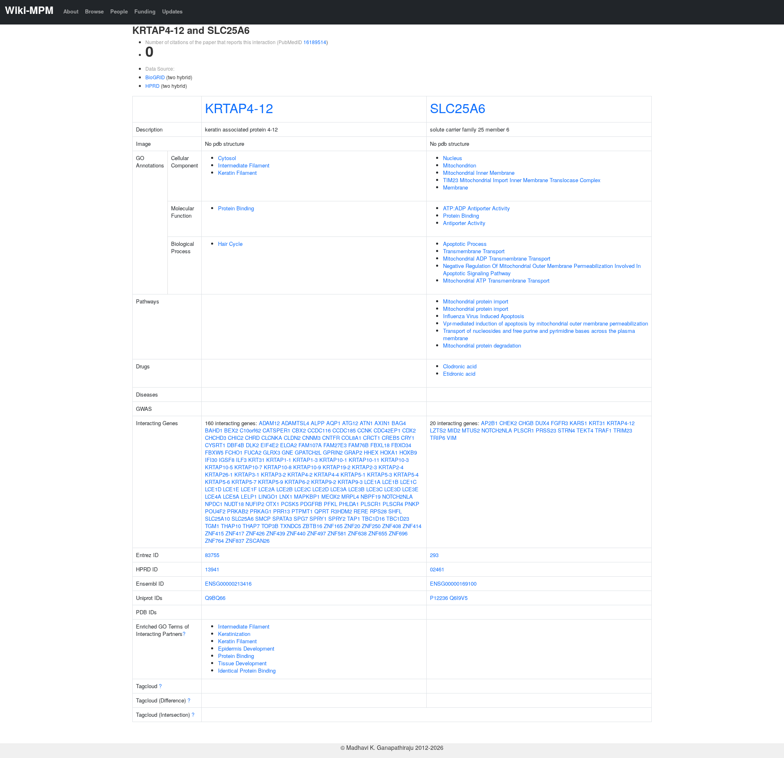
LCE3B (356, 489)
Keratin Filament (237, 172)
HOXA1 (389, 452)
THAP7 (251, 526)
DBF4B (235, 445)
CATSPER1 (276, 430)
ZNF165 (333, 526)
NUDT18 (234, 504)
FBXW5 (214, 452)
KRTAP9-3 (350, 482)
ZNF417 (234, 533)
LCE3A (338, 489)
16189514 (314, 41)
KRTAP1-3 (305, 460)
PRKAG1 (261, 511)
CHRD (252, 437)
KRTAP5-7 (244, 482)
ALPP (318, 423)
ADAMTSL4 (295, 423)
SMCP (263, 518)
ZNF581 (336, 533)
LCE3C (374, 489)
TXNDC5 (290, 526)
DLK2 (252, 445)
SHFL (395, 511)
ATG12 (350, 423)
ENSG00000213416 (228, 583)
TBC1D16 (373, 518)
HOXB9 (408, 452)
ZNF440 (296, 533)
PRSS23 (546, 430)
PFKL (330, 504)
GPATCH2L (308, 452)
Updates (172, 11)
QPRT (321, 511)
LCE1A (372, 482)
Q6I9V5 (459, 598)
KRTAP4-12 (239, 107)
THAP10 (231, 526)
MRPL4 (350, 496)
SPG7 (301, 518)
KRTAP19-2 (336, 467)
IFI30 (211, 460)
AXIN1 (382, 423)
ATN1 (366, 423)
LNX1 (285, 496)
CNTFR (331, 437)
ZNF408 (391, 526)
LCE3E (410, 489)
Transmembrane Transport (474, 251)
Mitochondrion (459, 165)
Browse (94, 11)
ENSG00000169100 (453, 583)
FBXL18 (380, 445)
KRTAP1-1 (278, 460)
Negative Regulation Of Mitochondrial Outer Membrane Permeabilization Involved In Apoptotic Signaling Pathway (542, 269)
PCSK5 (289, 504)
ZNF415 (214, 533)
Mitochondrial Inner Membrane (478, 172)
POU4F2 (215, 511)
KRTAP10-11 (364, 460)
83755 (212, 555)
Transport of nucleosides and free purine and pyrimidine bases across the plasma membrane (539, 334)
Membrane (455, 187)
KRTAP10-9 (307, 467)
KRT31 (256, 460)
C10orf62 (250, 430)
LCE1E (231, 489)
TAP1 (353, 518)
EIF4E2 (269, 445)
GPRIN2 (333, 452)
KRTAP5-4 (406, 474)
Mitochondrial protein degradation (482, 345)
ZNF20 (352, 526)
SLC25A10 (217, 518)
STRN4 (566, 430)
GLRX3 (271, 452)
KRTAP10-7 (248, 467)
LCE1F (249, 489)
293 (434, 555)
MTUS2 (471, 430)
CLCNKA (271, 437)
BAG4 (399, 423)
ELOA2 (288, 445)
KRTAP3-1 (246, 474)
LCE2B (284, 489)
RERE (361, 511)
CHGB (526, 423)
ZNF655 (377, 533)
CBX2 (299, 430)
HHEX (371, 452)
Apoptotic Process (465, 243)
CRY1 (407, 437)
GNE (287, 452)
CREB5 (390, 437)
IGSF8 (226, 460)
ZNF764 (214, 540)
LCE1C (408, 482)
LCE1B (390, 482)
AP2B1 (489, 423)
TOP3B (269, 526)
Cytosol (227, 158)
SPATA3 (282, 518)
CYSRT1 (215, 445)
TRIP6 (437, 437)
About (70, 11)
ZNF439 (275, 533)
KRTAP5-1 (353, 474)
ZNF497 (316, 533)
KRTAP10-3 (395, 460)
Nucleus (452, 158)
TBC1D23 (397, 518)
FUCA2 (252, 452)
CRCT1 (371, 437)
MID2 (454, 430)
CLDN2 (292, 437)
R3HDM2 (341, 511)
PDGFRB (311, 504)
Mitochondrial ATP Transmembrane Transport (496, 280)
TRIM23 (622, 430)
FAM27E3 (335, 445)
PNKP (412, 504)
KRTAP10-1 (333, 460)
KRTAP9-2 (323, 482)
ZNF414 (412, 526)
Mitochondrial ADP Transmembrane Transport (496, 258)
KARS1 (578, 423)
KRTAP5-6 (217, 482)
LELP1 (249, 496)
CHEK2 (508, 423)
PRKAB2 (237, 511)
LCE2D (320, 489)
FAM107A (310, 445)
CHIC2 (235, 437)
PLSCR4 (393, 504)
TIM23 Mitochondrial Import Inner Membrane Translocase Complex (522, 180)
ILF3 (241, 460)
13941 (212, 569)
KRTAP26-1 (219, 474)
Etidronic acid (459, 373)
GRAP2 (353, 452)
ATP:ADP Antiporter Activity (476, 208)
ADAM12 (269, 423)
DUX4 (542, 423)
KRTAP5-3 (379, 474)
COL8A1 (351, 437)
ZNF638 (357, 533)
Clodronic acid (460, 366)
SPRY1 (318, 518)
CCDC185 (344, 430)
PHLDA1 (349, 504)
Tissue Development (242, 663)
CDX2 (409, 430)
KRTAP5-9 (270, 482)
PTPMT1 (302, 511)
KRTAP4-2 (299, 474)
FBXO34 (401, 445)
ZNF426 (255, 533)
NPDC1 (214, 504)
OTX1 (272, 504)
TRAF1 (603, 430)
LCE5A (231, 496)
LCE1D (213, 489)
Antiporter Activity (464, 223)
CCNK (364, 430)
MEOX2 (330, 496)
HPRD (152, 85)
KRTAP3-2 (273, 474)
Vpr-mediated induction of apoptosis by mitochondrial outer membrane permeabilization (545, 323)
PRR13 (281, 511)
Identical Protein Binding (247, 670)
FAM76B (358, 445)
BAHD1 (214, 430)
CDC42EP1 (387, 430)
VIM (452, 437)
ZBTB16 (312, 526)
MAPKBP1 (307, 496)
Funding (145, 11)
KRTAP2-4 (391, 467)
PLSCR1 (371, 504)
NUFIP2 (254, 504)
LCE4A (213, 496)
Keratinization (234, 634)
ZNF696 (398, 533)
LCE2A (266, 489)
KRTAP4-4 (326, 474)
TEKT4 (585, 430)
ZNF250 (371, 526)
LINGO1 (268, 496)
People (119, 11)
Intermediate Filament (244, 165)
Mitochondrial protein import (475, 301)
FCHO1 (234, 452)
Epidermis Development (246, 648)
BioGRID (155, 77)
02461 (437, 569)
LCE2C (302, 489)
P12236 (439, 598)
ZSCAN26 (258, 540)
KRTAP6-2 (297, 482)
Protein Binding (236, 208)
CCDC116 (319, 430)
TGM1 (212, 526)
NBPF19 (371, 496)
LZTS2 (438, 430)
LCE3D (392, 489)
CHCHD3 (215, 437)
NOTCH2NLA (397, 496)
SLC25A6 (458, 107)
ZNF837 (234, 540)
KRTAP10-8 (278, 467)
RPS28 (378, 511)
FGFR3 (559, 423)
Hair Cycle (230, 243)
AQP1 (333, 423)
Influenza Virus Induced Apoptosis (483, 316)
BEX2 (231, 430)
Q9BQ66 (215, 598)
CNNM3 (311, 437)
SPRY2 (336, 518)
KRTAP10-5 (219, 467)
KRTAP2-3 (364, 467)
